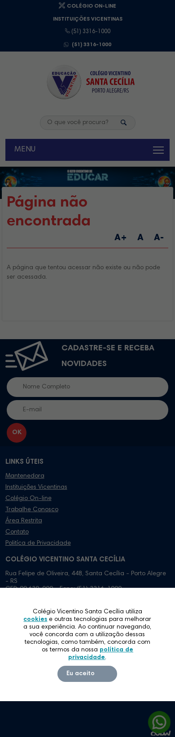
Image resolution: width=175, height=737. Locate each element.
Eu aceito (80, 674)
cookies (35, 619)
